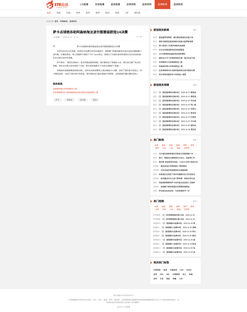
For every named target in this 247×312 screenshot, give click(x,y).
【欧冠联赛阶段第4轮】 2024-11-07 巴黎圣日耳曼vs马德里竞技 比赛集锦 (190, 117)
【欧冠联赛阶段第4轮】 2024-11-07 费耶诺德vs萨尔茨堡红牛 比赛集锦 (189, 96)
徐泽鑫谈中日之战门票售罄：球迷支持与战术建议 (180, 178)
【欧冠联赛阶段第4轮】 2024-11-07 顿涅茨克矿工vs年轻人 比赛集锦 (188, 113)
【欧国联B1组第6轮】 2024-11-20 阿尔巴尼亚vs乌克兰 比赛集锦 (190, 231)
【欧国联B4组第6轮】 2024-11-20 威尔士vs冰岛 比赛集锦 (188, 240)
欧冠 (107, 13)
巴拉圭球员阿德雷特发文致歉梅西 (174, 170)
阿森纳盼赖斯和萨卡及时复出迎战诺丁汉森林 (177, 183)
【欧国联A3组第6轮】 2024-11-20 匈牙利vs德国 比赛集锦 (188, 248)
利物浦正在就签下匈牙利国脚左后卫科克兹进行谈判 (179, 174)
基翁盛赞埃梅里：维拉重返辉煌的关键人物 (176, 37)
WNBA (189, 270)
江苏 (181, 279)
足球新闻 (162, 4)
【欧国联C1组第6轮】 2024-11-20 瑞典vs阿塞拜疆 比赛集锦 (188, 227)
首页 (56, 21)
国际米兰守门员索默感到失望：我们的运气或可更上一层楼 (182, 58)
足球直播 (99, 4)
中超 (68, 13)
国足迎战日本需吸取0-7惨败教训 (174, 166)
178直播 (84, 4)
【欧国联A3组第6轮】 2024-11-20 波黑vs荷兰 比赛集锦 (187, 252)
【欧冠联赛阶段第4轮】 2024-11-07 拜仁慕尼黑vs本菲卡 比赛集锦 (188, 105)
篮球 (163, 145)
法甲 (157, 209)
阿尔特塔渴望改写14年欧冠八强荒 (172, 74)
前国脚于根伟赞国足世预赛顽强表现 (175, 187)
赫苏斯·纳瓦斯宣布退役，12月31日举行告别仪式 (178, 162)
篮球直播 (115, 4)
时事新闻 (63, 21)
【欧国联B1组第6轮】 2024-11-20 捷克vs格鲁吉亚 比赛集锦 (188, 236)
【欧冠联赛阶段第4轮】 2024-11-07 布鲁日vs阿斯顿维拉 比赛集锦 (188, 109)
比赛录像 (157, 270)
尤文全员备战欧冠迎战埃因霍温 (171, 50)
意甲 (88, 13)
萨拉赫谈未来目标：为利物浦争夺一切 (174, 191)
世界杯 (186, 148)
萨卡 (57, 100)
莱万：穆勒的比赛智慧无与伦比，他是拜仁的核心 (179, 158)
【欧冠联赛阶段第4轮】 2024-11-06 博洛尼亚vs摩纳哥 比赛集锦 (187, 129)
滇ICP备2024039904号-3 (123, 295)
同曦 (174, 279)
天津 (161, 279)
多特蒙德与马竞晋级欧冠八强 (170, 62)
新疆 (191, 274)
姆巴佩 (137, 13)
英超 (178, 145)
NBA (164, 148)
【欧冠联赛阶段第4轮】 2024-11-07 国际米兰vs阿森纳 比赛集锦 (187, 125)
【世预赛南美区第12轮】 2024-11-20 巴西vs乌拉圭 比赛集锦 (189, 215)
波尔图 (82, 100)
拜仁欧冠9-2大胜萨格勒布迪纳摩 (172, 46)
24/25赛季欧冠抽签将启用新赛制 (172, 54)
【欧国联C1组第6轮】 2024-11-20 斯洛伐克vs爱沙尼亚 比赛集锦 (190, 244)
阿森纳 (69, 100)
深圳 (155, 279)
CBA (171, 148)
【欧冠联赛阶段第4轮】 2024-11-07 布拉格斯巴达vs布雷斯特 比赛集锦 (189, 101)
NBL (168, 274)
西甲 (78, 13)
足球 (156, 145)
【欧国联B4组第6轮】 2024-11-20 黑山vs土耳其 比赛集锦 (188, 223)
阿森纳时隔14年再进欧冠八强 (65, 89)
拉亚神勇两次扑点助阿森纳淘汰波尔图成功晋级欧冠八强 (75, 92)
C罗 (127, 13)
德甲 (98, 13)
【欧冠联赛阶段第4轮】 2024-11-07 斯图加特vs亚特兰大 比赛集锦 (188, 92)
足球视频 (131, 4)
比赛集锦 (176, 274)
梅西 (117, 13)
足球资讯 (73, 21)
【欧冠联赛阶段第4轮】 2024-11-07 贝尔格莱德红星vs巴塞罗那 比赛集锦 (190, 121)
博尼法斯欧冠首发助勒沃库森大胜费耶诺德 (176, 41)
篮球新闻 (178, 4)
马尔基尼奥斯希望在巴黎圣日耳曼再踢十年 (176, 154)
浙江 (184, 274)
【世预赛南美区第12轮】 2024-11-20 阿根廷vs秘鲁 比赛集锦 (189, 219)
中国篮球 (173, 270)
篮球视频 (146, 4)
